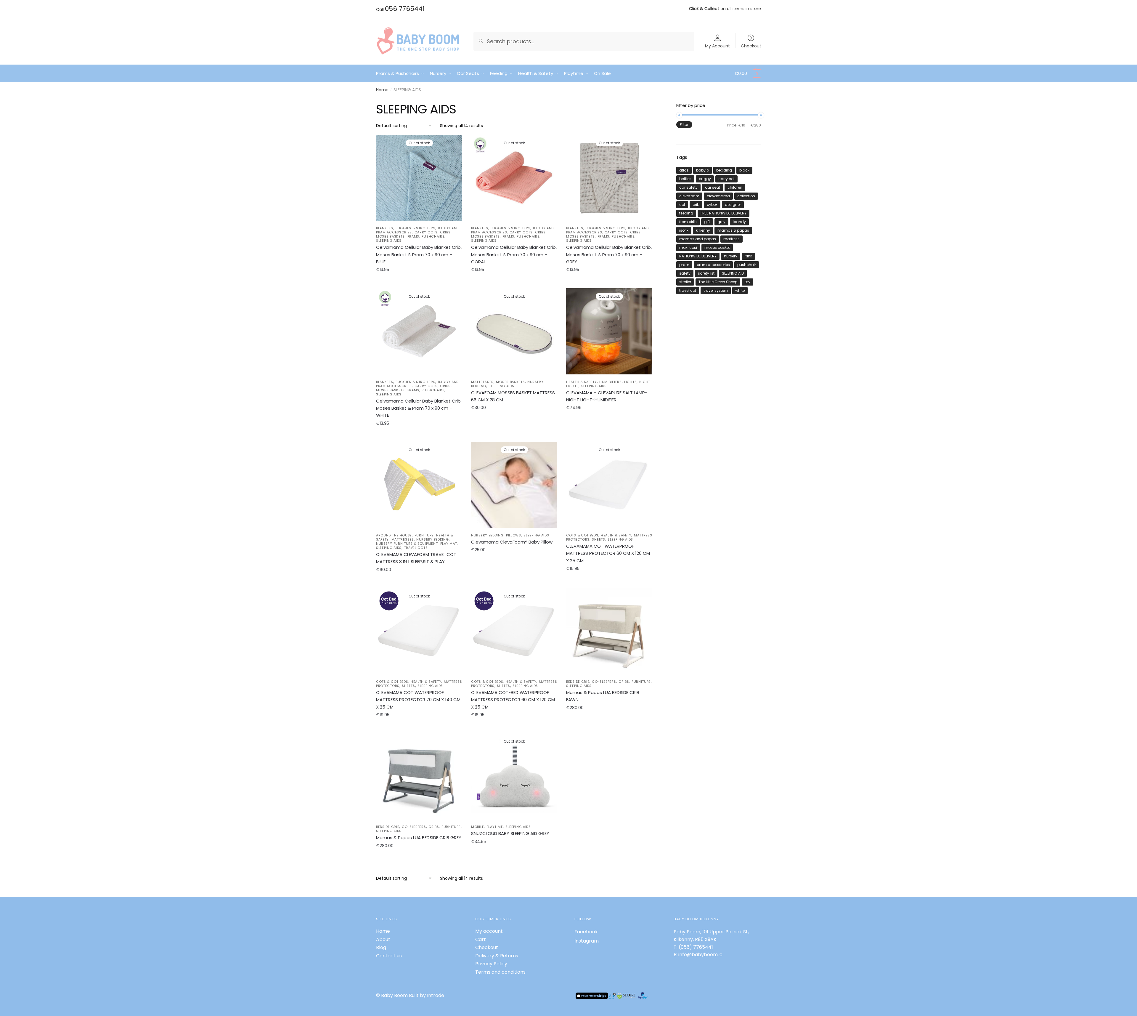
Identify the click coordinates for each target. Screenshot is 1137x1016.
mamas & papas (733, 230)
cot (682, 204)
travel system (716, 290)
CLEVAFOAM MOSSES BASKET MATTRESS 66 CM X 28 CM (513, 396)
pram (684, 264)
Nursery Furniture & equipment (407, 543)
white (740, 290)
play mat (448, 543)
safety (684, 273)
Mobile (477, 826)
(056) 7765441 (696, 947)
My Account (717, 45)
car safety (688, 187)
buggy (705, 178)
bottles (685, 178)
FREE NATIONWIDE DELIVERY (723, 213)
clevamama (718, 195)
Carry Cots (426, 232)
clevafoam (689, 195)
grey (721, 221)
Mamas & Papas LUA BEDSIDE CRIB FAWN (602, 696)
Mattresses (482, 381)
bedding (724, 170)
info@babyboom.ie (700, 954)
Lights (630, 381)
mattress (731, 238)
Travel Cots (416, 547)
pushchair (746, 264)
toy (747, 281)
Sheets (598, 539)
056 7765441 (405, 8)
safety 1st (706, 273)
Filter (684, 124)
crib (696, 204)
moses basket (717, 247)
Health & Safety (581, 381)
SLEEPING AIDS (389, 240)
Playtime (494, 826)
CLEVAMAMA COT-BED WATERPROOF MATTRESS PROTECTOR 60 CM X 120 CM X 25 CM (513, 699)
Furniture (424, 535)
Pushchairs (433, 236)
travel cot (687, 290)
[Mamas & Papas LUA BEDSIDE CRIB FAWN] (609, 631)
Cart (480, 939)
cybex (712, 204)
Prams (413, 236)
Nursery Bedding (432, 539)
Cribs (445, 232)
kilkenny (703, 230)
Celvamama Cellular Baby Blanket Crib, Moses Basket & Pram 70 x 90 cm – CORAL (514, 254)
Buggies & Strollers (415, 228)
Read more (419, 283)
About (383, 939)
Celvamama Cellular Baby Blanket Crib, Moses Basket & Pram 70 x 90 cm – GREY (609, 254)
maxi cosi (688, 247)
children (735, 187)
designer (733, 204)
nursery (730, 256)
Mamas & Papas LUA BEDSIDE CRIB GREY (418, 837)
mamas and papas (697, 238)
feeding (686, 213)
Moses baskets (390, 236)
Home (382, 90)
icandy (739, 221)
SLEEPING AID (733, 273)
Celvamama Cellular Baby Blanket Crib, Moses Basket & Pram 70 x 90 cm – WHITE (419, 408)
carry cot (726, 178)
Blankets (384, 228)
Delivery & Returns (496, 955)
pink (748, 256)
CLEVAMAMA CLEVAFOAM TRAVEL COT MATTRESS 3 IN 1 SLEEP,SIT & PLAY (416, 558)
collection (746, 195)
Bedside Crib (577, 681)
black (744, 170)
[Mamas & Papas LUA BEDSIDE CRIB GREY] (419, 776)
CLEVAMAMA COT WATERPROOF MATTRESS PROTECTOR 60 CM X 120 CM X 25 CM (608, 553)
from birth (688, 221)
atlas (684, 170)
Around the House (394, 535)
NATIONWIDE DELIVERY (698, 256)
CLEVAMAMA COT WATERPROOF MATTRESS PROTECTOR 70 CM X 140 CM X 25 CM (418, 699)
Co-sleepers (604, 681)
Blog (381, 947)
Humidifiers (610, 381)
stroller (685, 281)
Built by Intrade (426, 995)
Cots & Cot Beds (582, 535)
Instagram (586, 941)
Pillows (513, 535)
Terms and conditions (500, 972)
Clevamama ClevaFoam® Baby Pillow (512, 542)
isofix (683, 230)
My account (489, 931)
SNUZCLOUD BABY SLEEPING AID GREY (510, 833)
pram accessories (713, 264)
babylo (702, 170)
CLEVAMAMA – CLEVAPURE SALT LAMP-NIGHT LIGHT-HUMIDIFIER (606, 396)
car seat (712, 187)
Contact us (389, 955)
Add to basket (609, 728)
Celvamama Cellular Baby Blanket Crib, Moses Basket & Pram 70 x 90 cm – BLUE (419, 254)
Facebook (586, 931)
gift (707, 221)
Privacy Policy (491, 963)
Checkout (751, 45)
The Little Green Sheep (717, 281)
